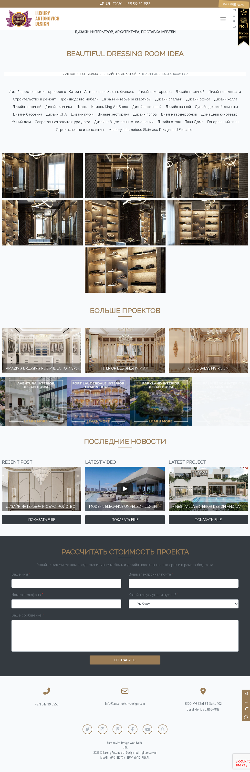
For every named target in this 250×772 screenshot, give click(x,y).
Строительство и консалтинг (80, 129)
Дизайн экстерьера (155, 91)
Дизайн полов (145, 114)
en (234, 10)
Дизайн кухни (82, 114)
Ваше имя (20, 574)
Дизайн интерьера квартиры (126, 99)
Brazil (146, 758)
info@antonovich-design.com (125, 704)
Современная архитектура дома (62, 122)
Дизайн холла (225, 99)
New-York (133, 758)
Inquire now (234, 4)
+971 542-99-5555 (138, 4)
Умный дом (21, 122)
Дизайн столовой (147, 107)
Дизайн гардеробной (179, 114)
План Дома (194, 122)
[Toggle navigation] (223, 19)
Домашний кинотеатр (219, 114)
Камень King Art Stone (109, 107)
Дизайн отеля (169, 122)
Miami (104, 758)
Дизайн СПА (56, 114)
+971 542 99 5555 (47, 704)
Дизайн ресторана (113, 114)
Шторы (81, 107)
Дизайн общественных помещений (124, 122)
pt (233, 21)
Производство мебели (79, 99)
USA (125, 748)
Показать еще (41, 520)
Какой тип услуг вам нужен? (153, 595)
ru (234, 27)
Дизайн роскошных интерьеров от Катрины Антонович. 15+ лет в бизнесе (71, 91)
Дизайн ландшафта (224, 91)
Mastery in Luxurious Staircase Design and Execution (151, 129)
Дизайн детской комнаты (216, 107)
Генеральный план (223, 122)
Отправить (124, 660)
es (233, 15)
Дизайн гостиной (190, 91)
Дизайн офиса (198, 99)
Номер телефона (27, 595)
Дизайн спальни (168, 99)
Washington (117, 758)
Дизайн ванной (178, 107)
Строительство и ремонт (34, 99)
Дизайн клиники (58, 107)
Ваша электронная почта (151, 574)
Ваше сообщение (27, 615)
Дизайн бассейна (27, 114)
